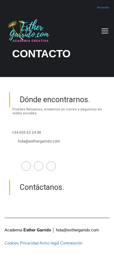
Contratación (71, 243)
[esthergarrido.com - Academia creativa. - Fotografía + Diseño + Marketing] (27, 32)
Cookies (12, 243)
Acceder (103, 7)
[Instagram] (38, 166)
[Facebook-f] (26, 166)
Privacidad (29, 243)
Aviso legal (50, 243)
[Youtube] (51, 166)
